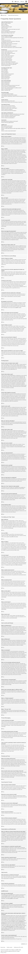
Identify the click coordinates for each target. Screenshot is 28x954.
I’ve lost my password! (5, 30)
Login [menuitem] (23, 1)
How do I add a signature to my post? (8, 53)
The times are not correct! (6, 40)
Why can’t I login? (4, 28)
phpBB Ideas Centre (5, 907)
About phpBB (9, 898)
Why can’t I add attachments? (6, 59)
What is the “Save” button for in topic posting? (9, 63)
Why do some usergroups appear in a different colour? (11, 87)
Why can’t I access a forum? (6, 58)
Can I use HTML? (4, 70)
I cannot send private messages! (7, 93)
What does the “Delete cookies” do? (8, 32)
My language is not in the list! (6, 42)
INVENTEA (14, 951)
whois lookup (3, 919)
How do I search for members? (7, 109)
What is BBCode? (4, 69)
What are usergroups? (5, 84)
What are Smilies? (4, 71)
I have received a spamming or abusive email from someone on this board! (13, 97)
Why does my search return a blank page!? (9, 108)
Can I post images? (4, 72)
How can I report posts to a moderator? (8, 61)
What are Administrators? (6, 81)
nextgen (18, 951)
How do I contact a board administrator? (8, 130)
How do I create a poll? (5, 54)
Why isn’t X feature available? (6, 127)
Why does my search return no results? (8, 106)
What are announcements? (6, 75)
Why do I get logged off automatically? (8, 31)
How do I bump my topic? (6, 65)
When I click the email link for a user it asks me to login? (11, 47)
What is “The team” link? (5, 90)
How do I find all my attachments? (7, 122)
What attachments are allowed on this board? (9, 121)
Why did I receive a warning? (6, 60)
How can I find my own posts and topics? (8, 110)
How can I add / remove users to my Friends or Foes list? (11, 102)
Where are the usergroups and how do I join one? (10, 85)
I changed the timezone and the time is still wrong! (10, 41)
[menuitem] (2, 952)
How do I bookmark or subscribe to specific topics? (10, 115)
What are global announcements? (7, 73)
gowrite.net (8, 7)
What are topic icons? (5, 78)
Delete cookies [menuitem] (9, 947)
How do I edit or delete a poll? (6, 57)
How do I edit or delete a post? (7, 52)
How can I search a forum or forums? (8, 105)
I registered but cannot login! (6, 26)
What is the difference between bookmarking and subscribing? (12, 114)
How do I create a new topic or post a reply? (9, 50)
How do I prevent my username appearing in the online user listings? (12, 38)
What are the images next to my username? (9, 43)
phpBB (16, 307)
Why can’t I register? (5, 25)
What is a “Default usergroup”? (7, 89)
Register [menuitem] (17, 1)
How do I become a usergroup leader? (8, 86)
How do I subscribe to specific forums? (8, 116)
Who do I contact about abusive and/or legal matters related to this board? (13, 129)
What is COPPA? (4, 24)
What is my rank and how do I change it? (8, 46)
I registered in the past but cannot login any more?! (10, 29)
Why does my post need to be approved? (8, 64)
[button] (12, 1)
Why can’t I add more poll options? (7, 55)
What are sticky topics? (5, 76)
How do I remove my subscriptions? (7, 117)
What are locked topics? (5, 77)
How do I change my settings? (6, 36)
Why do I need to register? (6, 23)
